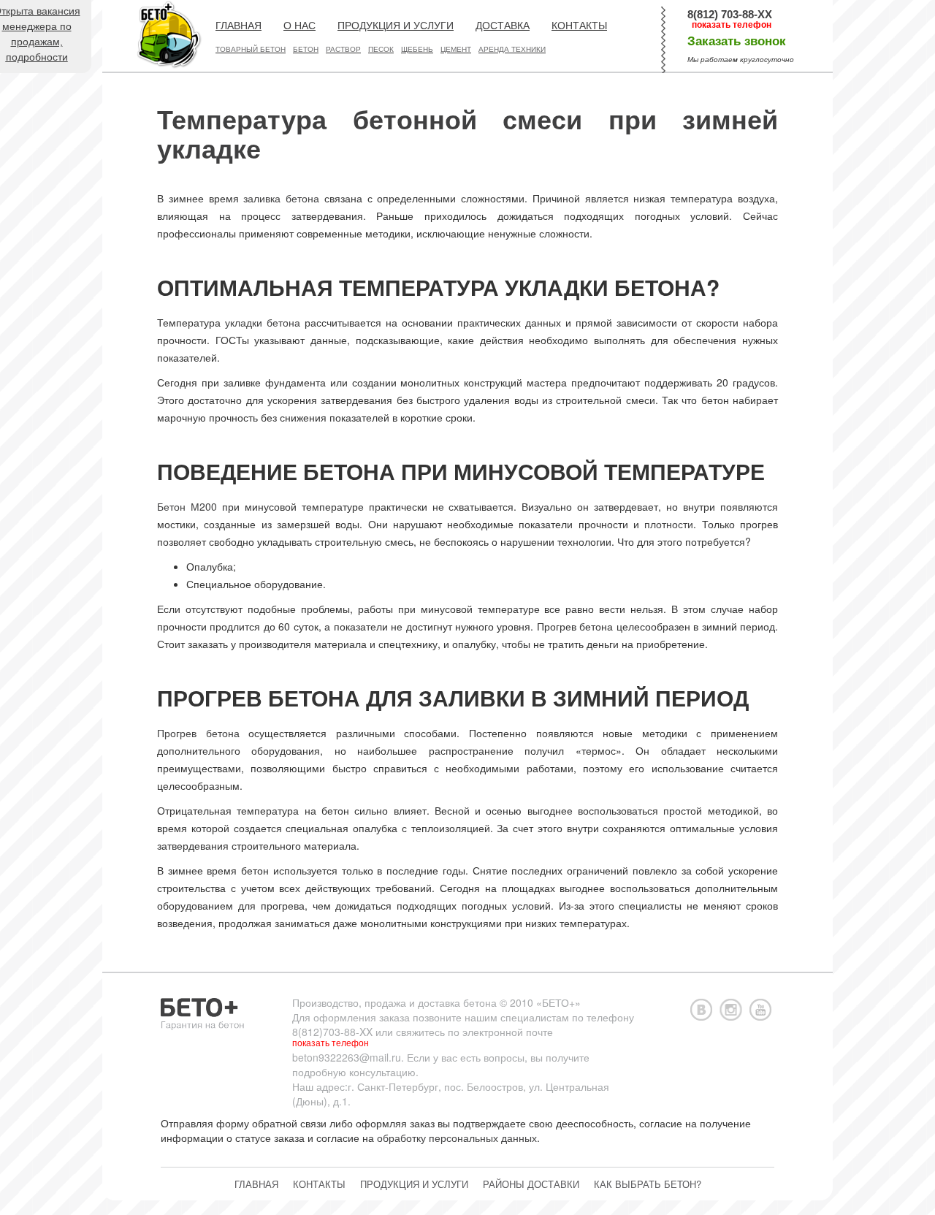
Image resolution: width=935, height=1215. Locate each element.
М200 (204, 506)
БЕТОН (305, 49)
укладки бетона (262, 322)
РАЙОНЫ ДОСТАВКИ (531, 1184)
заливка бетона (281, 198)
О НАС (299, 25)
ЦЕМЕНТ (455, 49)
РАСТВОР (343, 49)
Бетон (171, 506)
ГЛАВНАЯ (238, 25)
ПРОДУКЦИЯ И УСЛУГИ (395, 25)
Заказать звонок (736, 41)
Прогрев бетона (198, 732)
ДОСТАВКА (503, 25)
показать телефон (731, 25)
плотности (668, 524)
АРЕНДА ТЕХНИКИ (512, 49)
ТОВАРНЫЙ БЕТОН (250, 49)
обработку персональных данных (457, 1137)
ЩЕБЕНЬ (417, 49)
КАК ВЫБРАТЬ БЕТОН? (647, 1184)
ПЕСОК (381, 49)
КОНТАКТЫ (579, 25)
